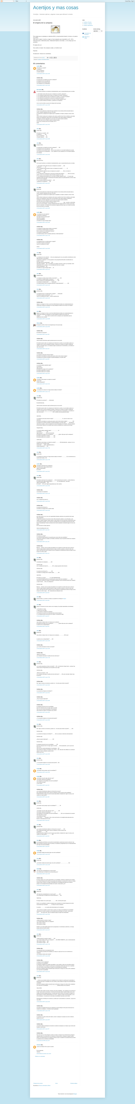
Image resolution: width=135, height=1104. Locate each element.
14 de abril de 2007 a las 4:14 (43, 553)
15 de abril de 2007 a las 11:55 (43, 854)
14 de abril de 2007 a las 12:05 (43, 640)
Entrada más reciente (38, 1083)
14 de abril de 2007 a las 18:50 (43, 712)
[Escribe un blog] (51, 57)
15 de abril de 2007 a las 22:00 (43, 1001)
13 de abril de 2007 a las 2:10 (43, 348)
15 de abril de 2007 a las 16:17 (43, 929)
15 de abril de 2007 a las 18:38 (43, 955)
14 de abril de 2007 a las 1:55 (43, 541)
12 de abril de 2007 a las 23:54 (43, 326)
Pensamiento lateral (45, 59)
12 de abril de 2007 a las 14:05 (43, 85)
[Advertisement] (55, 1070)
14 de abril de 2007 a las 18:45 (43, 700)
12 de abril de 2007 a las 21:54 (43, 307)
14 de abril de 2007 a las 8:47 (43, 616)
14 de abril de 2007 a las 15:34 (43, 648)
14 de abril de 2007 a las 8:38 (43, 600)
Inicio (56, 1083)
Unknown (39, 1044)
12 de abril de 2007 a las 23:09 (43, 318)
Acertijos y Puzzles (87, 22)
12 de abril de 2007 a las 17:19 (43, 235)
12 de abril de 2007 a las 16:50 (43, 222)
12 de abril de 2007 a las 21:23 (43, 285)
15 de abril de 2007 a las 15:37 (43, 885)
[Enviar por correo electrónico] (50, 57)
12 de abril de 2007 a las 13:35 (43, 73)
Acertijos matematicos (88, 25)
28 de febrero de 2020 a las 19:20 (44, 1053)
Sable (38, 868)
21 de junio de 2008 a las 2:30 (43, 1040)
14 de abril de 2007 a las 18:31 (43, 692)
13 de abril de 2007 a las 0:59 (43, 334)
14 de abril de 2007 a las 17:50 (43, 677)
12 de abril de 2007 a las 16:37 (43, 183)
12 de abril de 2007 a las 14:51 (43, 124)
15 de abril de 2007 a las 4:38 (43, 796)
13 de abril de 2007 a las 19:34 (43, 485)
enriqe (38, 768)
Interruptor (39, 89)
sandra (38, 66)
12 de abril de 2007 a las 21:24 (43, 298)
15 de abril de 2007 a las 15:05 (43, 873)
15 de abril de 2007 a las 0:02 (43, 785)
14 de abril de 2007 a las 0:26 (43, 529)
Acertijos (39, 59)
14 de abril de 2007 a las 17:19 (43, 657)
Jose (38, 128)
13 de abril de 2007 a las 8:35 (43, 359)
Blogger (75, 1093)
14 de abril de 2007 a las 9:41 (43, 626)
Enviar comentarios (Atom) (44, 1085)
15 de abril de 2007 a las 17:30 (43, 944)
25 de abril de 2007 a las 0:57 (43, 1029)
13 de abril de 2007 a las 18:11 (43, 471)
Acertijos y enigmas (88, 23)
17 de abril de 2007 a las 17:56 (43, 1010)
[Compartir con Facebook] (54, 57)
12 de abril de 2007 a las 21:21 (43, 269)
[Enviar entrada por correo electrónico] (47, 57)
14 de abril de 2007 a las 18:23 (43, 685)
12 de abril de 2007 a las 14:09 (43, 105)
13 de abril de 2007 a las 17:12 (43, 391)
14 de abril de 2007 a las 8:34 (43, 592)
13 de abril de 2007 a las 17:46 (43, 459)
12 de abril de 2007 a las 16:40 (43, 208)
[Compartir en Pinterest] (56, 57)
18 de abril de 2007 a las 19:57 (43, 1019)
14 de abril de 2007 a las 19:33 (43, 754)
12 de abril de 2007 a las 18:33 (43, 248)
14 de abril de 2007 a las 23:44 (43, 772)
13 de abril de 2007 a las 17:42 (43, 448)
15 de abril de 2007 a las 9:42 (43, 820)
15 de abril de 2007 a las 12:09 (43, 864)
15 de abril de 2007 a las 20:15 (43, 971)
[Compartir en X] (53, 57)
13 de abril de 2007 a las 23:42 (43, 510)
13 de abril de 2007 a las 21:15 (43, 493)
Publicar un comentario (40, 1056)
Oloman (38, 323)
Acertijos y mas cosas (55, 7)
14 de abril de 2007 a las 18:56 (43, 720)
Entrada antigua (73, 1083)
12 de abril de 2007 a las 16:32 (43, 154)
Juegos (64, 598)
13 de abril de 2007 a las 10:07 (43, 373)
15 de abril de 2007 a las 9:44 (43, 846)
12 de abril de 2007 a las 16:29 (43, 138)
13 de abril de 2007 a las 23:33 (43, 501)
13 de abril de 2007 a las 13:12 (43, 383)
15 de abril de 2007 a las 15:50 (43, 914)
